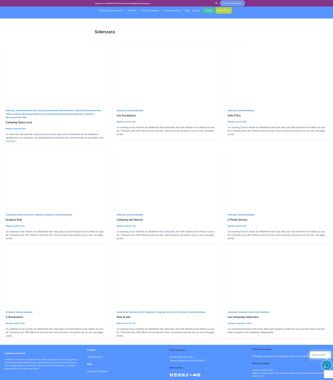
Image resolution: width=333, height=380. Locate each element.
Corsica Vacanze (309, 373)
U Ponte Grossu (237, 219)
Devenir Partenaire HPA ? (182, 357)
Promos (208, 10)
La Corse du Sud (172, 10)
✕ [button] (329, 353)
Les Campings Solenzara (243, 317)
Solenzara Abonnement (26, 110)
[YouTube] (194, 375)
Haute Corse (223, 10)
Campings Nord (267, 373)
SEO (277, 373)
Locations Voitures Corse (290, 373)
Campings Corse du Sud (166, 312)
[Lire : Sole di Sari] (166, 277)
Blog (187, 10)
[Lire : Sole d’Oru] (277, 75)
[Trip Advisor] (191, 375)
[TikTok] (187, 375)
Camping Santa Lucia (19, 122)
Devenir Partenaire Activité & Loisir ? (188, 360)
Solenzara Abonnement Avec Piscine (29, 114)
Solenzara (10, 110)
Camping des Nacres (130, 219)
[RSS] (183, 375)
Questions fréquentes (97, 371)
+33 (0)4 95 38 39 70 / (112, 3)
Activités (132, 10)
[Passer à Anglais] (239, 10)
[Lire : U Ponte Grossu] (277, 179)
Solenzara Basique (135, 110)
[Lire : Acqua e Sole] (55, 179)
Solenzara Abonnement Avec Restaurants (65, 114)
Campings (232, 312)
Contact (196, 10)
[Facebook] (171, 375)
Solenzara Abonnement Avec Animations (56, 110)
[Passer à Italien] (105, 16)
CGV (262, 376)
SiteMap (255, 373)
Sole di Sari (124, 317)
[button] (216, 3)
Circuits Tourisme (150, 10)
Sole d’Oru (234, 115)
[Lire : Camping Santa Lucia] (55, 75)
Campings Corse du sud (111, 10)
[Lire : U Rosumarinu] (55, 277)
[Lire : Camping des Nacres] (166, 179)
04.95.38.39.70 (95, 357)
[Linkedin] (175, 375)
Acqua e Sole (14, 219)
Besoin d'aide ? (319, 355)
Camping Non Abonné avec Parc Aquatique (25, 215)
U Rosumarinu (14, 317)
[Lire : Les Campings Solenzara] (277, 277)
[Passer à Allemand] (100, 16)
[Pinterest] (179, 375)
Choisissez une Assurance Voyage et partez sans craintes (280, 356)
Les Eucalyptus (126, 115)
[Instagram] (198, 375)
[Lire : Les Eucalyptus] (166, 75)
